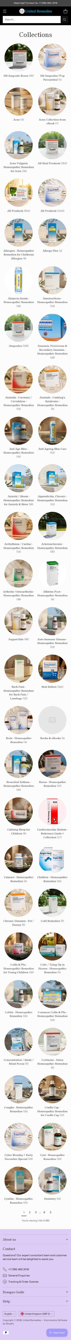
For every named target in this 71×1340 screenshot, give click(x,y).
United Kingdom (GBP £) (37, 1313)
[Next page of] (50, 1212)
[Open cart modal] (65, 11)
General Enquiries (19, 1275)
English (8, 1313)
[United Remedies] (35, 11)
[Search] (64, 19)
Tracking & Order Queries (23, 1281)
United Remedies (32, 1320)
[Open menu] (4, 11)
